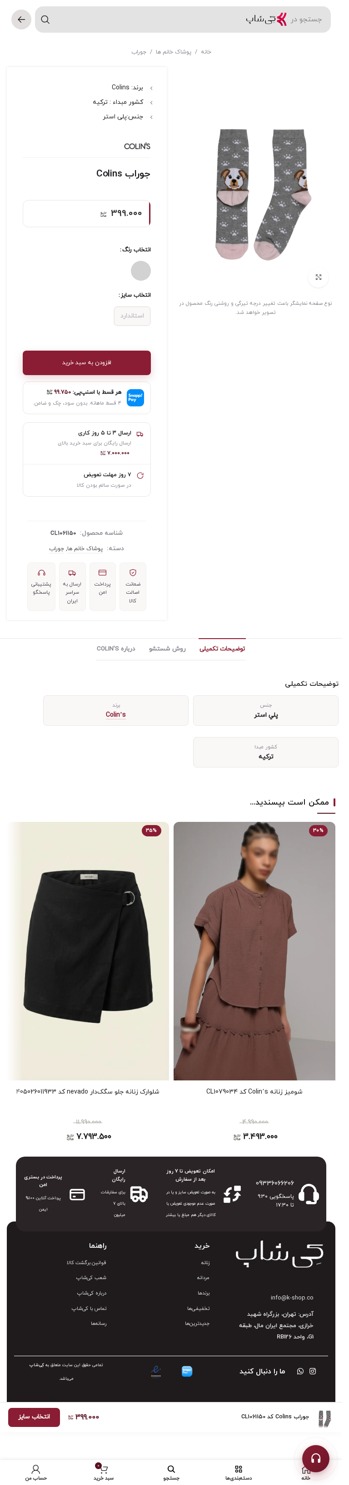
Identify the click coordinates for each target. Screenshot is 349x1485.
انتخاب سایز (136, 295)
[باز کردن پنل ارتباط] (315, 1458)
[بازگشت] (21, 19)
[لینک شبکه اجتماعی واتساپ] (300, 1371)
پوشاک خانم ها (173, 52)
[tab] (222, 649)
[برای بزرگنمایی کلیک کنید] (318, 277)
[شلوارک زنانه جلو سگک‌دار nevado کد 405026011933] (88, 951)
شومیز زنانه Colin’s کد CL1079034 (254, 1092)
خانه (206, 52)
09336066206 (275, 1183)
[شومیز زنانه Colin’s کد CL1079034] (255, 951)
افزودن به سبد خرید (86, 363)
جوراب (138, 52)
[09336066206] (309, 1194)
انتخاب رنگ (136, 250)
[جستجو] (45, 19)
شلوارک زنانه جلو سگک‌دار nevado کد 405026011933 (88, 1092)
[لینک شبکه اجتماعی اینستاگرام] (313, 1371)
